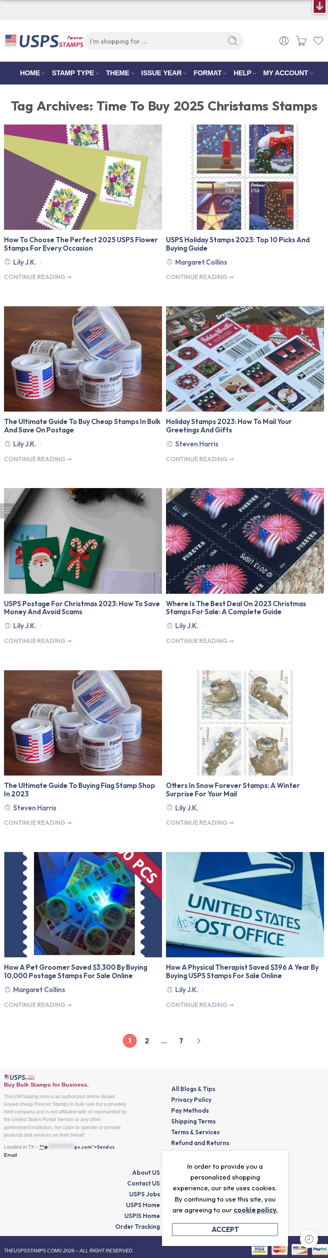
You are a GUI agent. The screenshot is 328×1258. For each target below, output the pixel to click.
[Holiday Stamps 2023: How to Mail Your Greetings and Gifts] (245, 359)
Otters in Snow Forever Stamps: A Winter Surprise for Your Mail (233, 790)
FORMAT (208, 73)
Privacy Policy (191, 1099)
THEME (117, 73)
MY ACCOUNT (285, 73)
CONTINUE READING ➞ (38, 277)
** (41, 1147)
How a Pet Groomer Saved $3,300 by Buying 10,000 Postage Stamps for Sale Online (75, 971)
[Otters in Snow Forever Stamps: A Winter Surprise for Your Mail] (245, 723)
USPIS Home (142, 1216)
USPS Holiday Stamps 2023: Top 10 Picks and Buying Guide (238, 244)
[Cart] (301, 40)
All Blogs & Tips (193, 1089)
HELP (242, 73)
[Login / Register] (284, 40)
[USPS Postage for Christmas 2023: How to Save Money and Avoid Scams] (83, 540)
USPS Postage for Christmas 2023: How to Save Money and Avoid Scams (82, 608)
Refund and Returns (200, 1143)
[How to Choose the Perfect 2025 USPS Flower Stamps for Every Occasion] (83, 177)
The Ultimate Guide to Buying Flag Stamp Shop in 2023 (79, 790)
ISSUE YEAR (161, 73)
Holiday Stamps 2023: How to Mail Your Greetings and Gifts (229, 426)
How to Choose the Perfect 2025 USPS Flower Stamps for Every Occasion (81, 244)
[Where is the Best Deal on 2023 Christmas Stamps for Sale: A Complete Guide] (245, 540)
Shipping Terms (193, 1121)
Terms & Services (195, 1132)
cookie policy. (256, 1210)
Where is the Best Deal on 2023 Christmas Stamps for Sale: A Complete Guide (236, 608)
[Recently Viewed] (309, 1239)
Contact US (143, 1183)
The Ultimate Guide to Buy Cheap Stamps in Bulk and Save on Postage (82, 426)
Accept (225, 1229)
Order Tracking (137, 1226)
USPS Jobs (144, 1194)
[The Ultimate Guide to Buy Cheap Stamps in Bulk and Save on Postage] (83, 359)
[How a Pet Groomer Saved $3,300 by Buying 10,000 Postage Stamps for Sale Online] (83, 904)
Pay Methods (190, 1110)
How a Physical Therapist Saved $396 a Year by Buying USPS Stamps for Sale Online (242, 971)
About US (146, 1172)
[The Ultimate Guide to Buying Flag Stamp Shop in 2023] (83, 723)
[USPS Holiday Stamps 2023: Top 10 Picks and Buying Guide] (245, 177)
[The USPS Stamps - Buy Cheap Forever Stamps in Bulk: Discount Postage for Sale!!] (44, 40)
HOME (30, 73)
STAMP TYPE (73, 73)
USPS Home (143, 1205)
